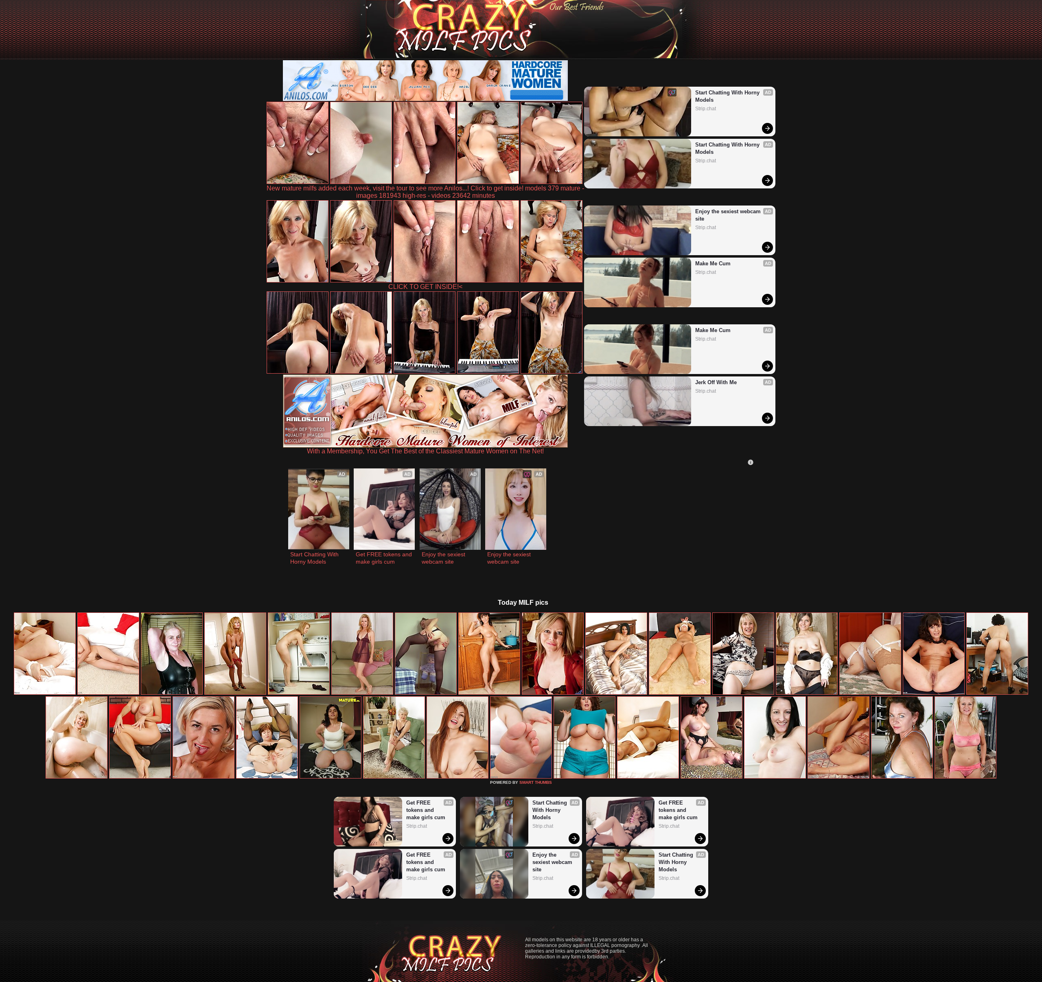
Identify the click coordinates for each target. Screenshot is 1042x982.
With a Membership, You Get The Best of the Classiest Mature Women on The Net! (425, 451)
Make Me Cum (713, 263)
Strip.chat (705, 109)
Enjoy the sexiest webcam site (728, 215)
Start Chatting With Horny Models (728, 96)
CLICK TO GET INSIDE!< (425, 286)
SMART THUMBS (535, 782)
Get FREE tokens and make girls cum (384, 558)
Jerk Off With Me (716, 382)
